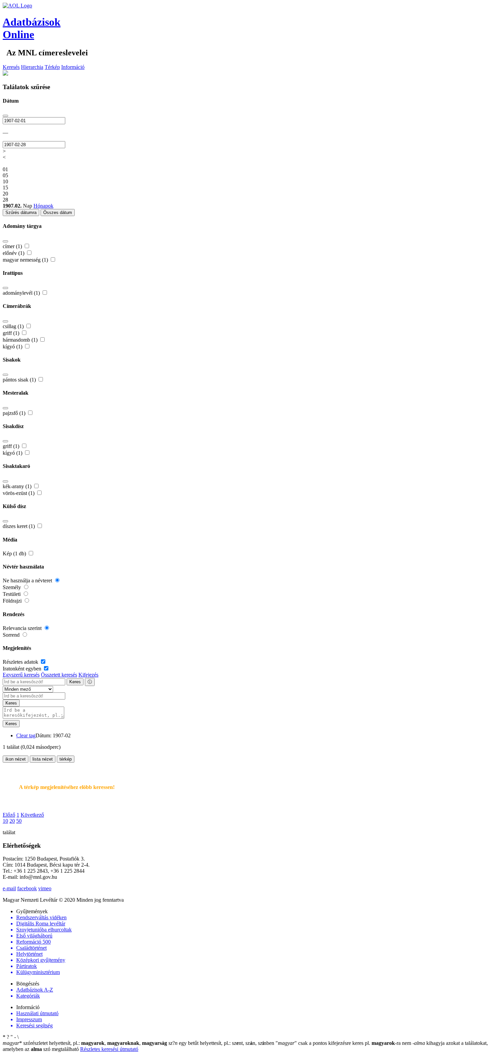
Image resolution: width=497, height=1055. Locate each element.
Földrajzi (13, 601)
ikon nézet (15, 759)
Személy (12, 587)
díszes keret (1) (19, 526)
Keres (75, 681)
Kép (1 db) (15, 553)
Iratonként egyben (23, 668)
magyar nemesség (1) (26, 260)
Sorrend (12, 635)
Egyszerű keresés (21, 675)
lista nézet (42, 759)
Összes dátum (57, 212)
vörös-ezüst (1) (19, 493)
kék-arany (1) (18, 486)
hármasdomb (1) (21, 340)
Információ (73, 67)
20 (12, 821)
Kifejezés (88, 675)
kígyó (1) (13, 346)
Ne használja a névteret (28, 580)
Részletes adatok (21, 662)
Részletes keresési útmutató (109, 1049)
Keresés (11, 67)
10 (5, 821)
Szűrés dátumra (21, 212)
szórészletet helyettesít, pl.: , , (85, 1043)
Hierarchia (32, 67)
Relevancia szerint (23, 628)
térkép (66, 759)
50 (19, 821)
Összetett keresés (59, 675)
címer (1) (13, 246)
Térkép (52, 67)
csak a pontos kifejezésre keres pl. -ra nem (344, 1043)
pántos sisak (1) (20, 380)
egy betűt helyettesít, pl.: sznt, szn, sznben (222, 1043)
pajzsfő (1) (15, 413)
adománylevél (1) (22, 293)
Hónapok (43, 206)
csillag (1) (14, 326)
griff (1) (12, 333)
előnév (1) (14, 253)
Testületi (12, 594)
